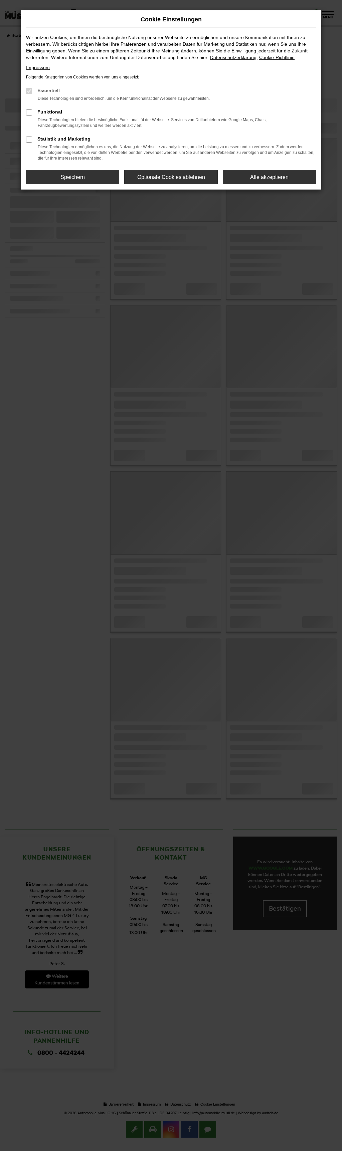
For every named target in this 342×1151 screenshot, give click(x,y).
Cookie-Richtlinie (277, 57)
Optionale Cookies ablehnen (171, 177)
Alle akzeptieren (269, 177)
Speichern (72, 177)
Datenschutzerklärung (233, 57)
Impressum (38, 67)
